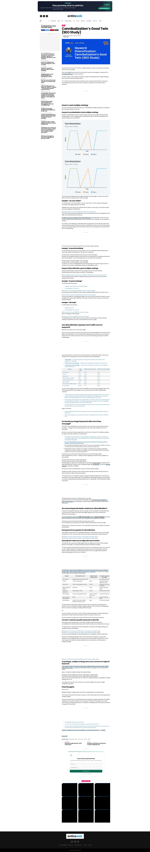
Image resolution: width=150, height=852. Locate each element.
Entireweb (66, 36)
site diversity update (79, 443)
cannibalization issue (67, 74)
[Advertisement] (50, 42)
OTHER (100, 21)
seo (82, 739)
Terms (89, 845)
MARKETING (53, 21)
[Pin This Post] (52, 30)
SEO (74, 21)
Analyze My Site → (104, 8)
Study (86, 739)
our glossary (96, 464)
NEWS (59, 21)
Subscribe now (86, 771)
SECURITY (83, 21)
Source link (64, 736)
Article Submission (63, 845)
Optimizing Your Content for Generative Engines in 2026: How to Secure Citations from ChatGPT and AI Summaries (48, 130)
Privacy (85, 845)
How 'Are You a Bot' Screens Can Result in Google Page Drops (48, 81)
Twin (89, 739)
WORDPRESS (88, 21)
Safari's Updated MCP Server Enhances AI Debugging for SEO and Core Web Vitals (47, 103)
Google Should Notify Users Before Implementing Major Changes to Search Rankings (48, 116)
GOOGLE (42, 60)
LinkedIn (103, 730)
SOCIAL (77, 21)
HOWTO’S (95, 21)
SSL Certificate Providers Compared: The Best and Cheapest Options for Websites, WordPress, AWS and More (48, 56)
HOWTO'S (45, 60)
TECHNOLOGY (48, 52)
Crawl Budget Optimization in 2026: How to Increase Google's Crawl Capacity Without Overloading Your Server (48, 96)
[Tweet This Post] (48, 30)
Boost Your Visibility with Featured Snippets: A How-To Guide (48, 63)
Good (79, 739)
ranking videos (96, 462)
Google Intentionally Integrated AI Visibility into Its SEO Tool (48, 110)
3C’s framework (91, 571)
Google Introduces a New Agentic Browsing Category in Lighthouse (48, 123)
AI (49, 21)
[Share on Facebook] (43, 30)
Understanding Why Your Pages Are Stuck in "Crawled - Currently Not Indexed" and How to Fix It (48, 87)
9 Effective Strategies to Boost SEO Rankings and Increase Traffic (47, 137)
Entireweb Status (78, 845)
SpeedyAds (71, 845)
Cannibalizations (73, 739)
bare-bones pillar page (84, 217)
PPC (62, 21)
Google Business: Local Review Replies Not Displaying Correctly (47, 75)
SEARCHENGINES (68, 21)
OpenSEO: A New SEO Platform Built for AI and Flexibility (47, 69)
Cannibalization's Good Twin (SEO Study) (48, 26)
